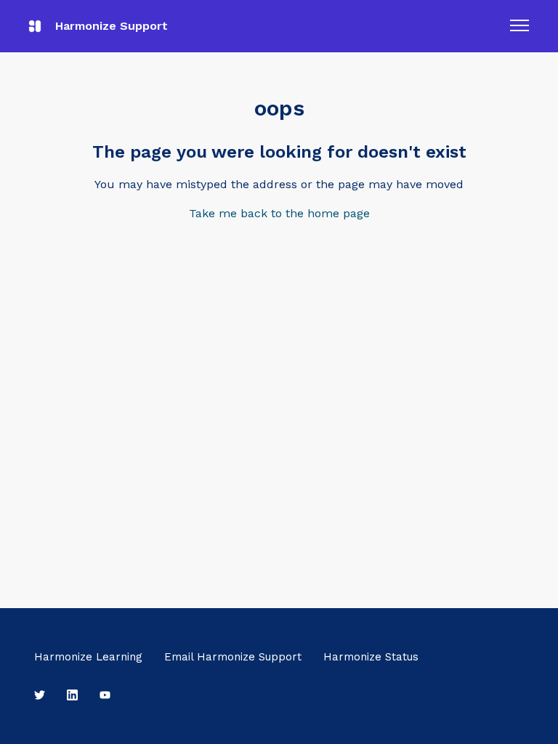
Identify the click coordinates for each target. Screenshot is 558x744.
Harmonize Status (370, 656)
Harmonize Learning (88, 656)
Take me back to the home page (279, 213)
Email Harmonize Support (233, 656)
